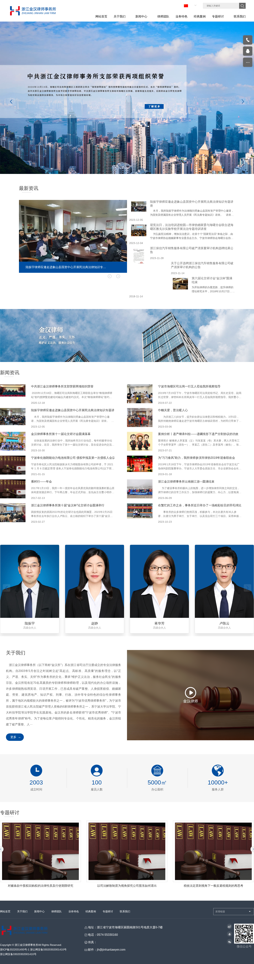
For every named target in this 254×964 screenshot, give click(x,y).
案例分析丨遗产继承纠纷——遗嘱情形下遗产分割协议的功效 (198, 434)
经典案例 (91, 911)
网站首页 (5, 911)
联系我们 (125, 911)
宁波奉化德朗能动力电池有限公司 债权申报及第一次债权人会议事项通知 (79, 457)
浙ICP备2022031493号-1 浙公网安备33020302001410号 (33, 949)
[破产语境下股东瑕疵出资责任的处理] (213, 851)
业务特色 (73, 911)
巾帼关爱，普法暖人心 (173, 410)
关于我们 (22, 911)
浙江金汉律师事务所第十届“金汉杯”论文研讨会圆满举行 (67, 505)
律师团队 (56, 911)
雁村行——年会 (41, 481)
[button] (118, 276)
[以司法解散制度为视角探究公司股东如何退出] (40, 851)
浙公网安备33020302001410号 (18, 954)
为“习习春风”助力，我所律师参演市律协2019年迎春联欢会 (196, 457)
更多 (13, 737)
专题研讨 (108, 911)
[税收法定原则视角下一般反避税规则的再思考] (127, 851)
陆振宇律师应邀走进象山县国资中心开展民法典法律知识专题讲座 (74, 410)
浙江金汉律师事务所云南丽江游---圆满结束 (186, 481)
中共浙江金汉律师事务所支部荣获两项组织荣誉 (62, 386)
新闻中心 (39, 911)
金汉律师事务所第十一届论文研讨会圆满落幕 (61, 434)
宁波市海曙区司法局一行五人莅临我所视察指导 (189, 386)
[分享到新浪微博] (229, 926)
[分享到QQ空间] (229, 934)
